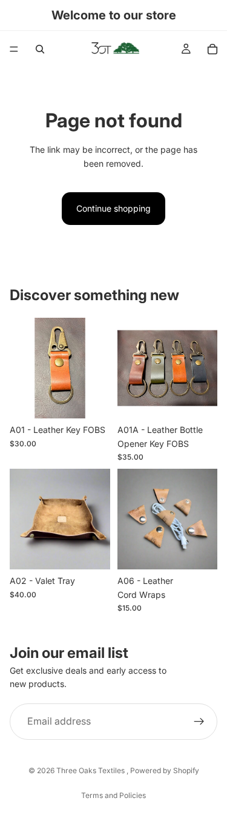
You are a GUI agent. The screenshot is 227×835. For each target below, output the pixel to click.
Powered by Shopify (164, 770)
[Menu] (14, 49)
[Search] (40, 49)
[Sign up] (199, 721)
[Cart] (212, 49)
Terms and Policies (113, 795)
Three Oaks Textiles (91, 770)
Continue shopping (113, 208)
